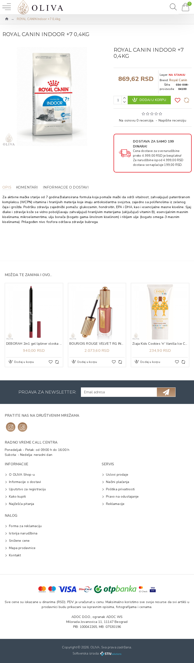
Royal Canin (178, 80)
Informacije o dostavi (66, 187)
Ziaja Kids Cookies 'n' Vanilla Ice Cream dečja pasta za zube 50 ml (160, 344)
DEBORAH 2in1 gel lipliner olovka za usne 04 (34, 344)
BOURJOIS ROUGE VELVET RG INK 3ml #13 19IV (97, 344)
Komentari (27, 187)
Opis (6, 187)
